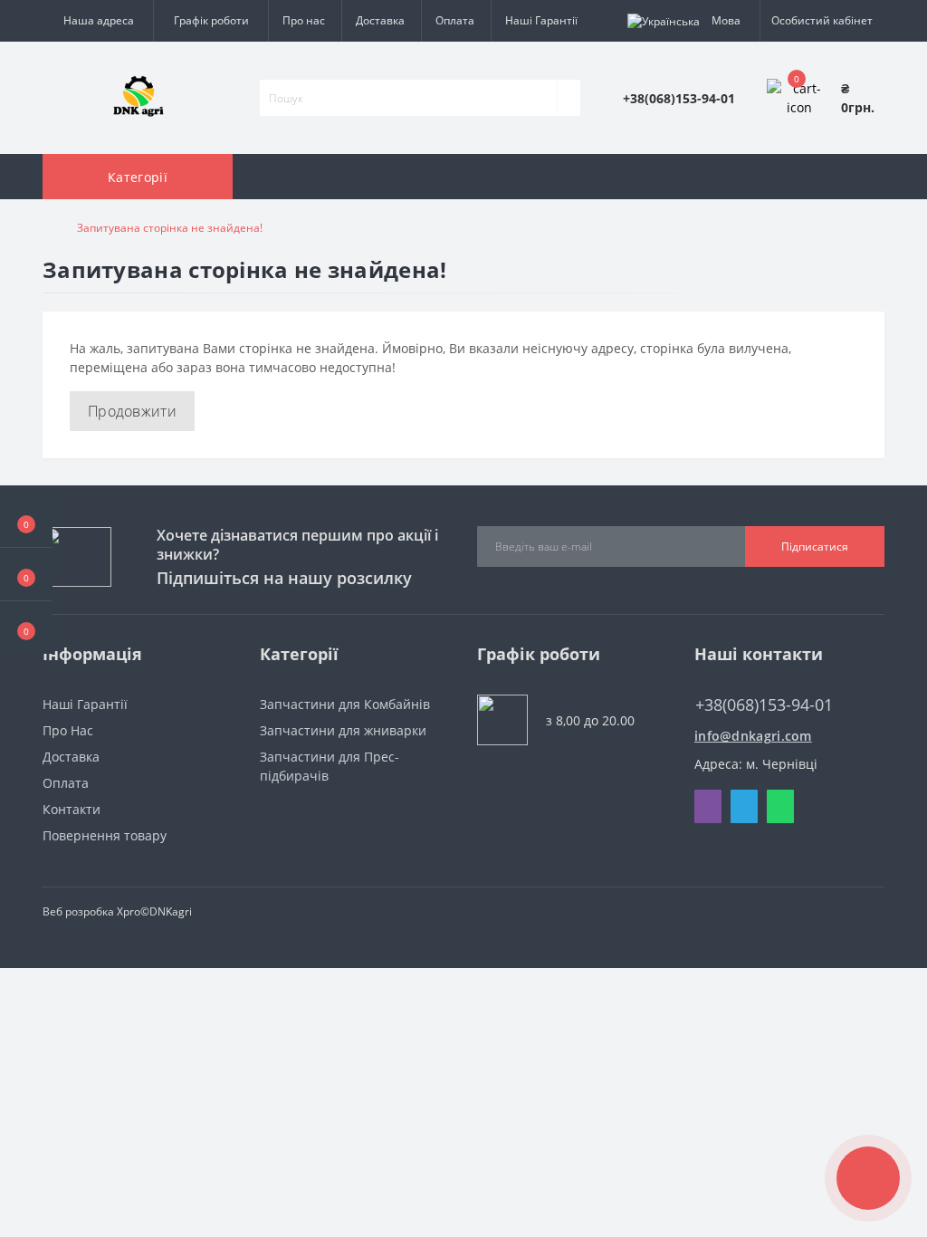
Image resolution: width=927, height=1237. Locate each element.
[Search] (568, 98)
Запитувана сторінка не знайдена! (170, 227)
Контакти (71, 809)
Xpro (128, 911)
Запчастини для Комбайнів (345, 704)
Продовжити (132, 411)
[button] (26, 627)
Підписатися (814, 546)
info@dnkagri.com (753, 735)
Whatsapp (780, 806)
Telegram (744, 806)
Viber (708, 806)
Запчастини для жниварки (343, 730)
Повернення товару (105, 835)
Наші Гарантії (541, 20)
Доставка (380, 20)
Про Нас (68, 730)
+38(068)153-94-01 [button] (764, 705)
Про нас (303, 20)
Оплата (454, 20)
